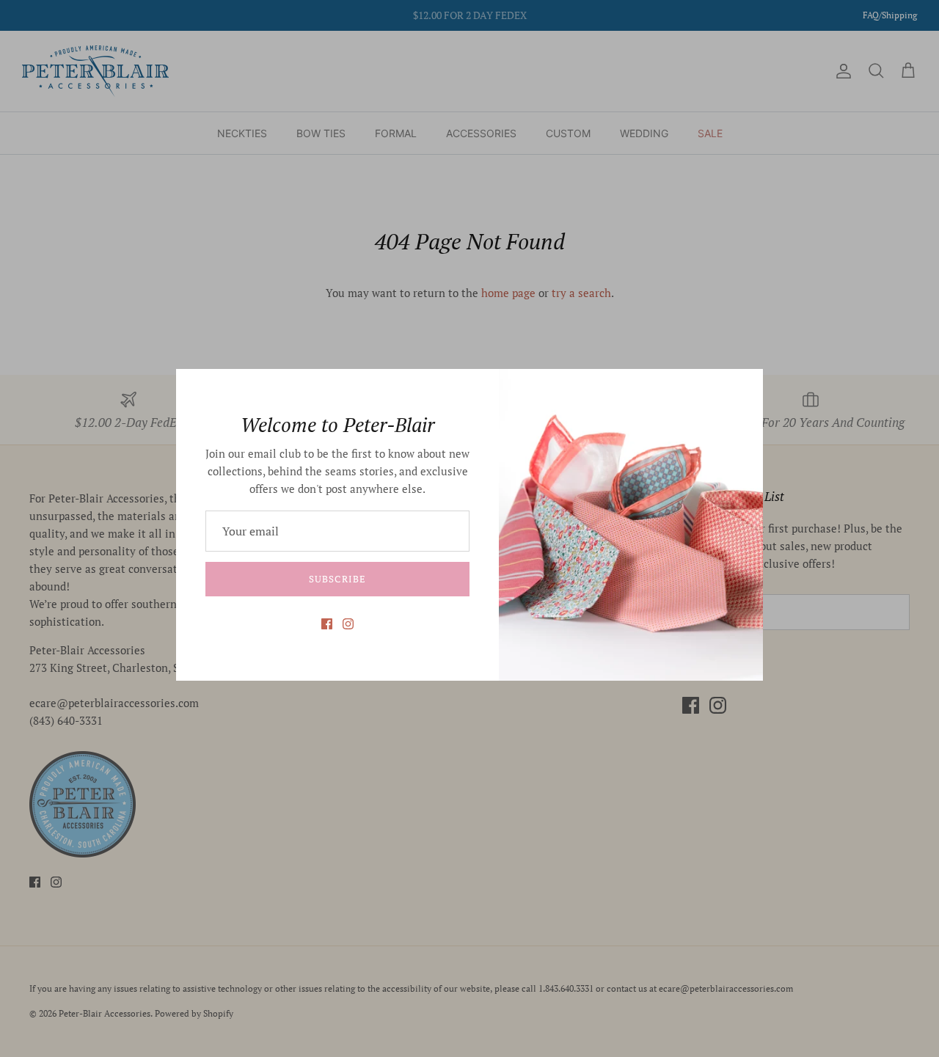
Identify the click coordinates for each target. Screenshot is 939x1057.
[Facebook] (326, 623)
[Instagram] (348, 623)
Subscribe (337, 578)
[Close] (744, 387)
